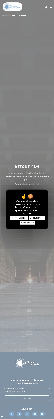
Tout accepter (20, 218)
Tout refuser (37, 218)
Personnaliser (27, 223)
